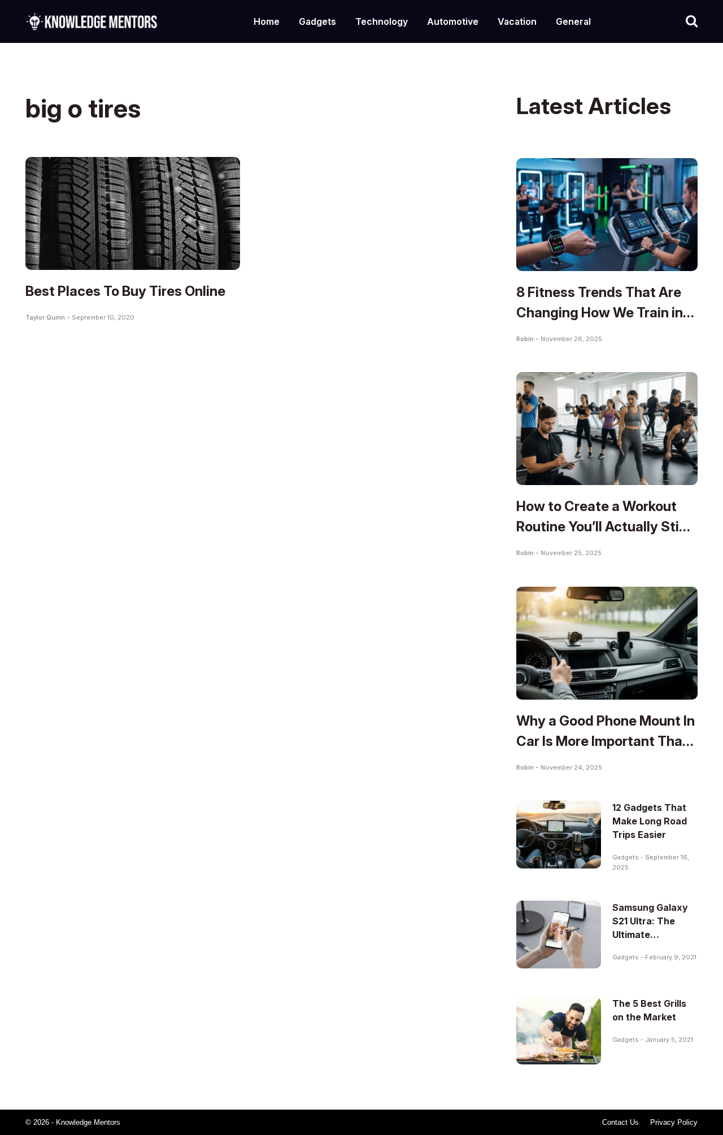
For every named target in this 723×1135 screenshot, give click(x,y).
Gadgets (317, 21)
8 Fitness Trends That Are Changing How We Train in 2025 (599, 312)
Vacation (517, 21)
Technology (381, 21)
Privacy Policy (674, 1122)
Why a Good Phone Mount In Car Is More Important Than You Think (605, 741)
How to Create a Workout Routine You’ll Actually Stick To (605, 526)
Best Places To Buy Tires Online (125, 291)
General (573, 21)
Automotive (452, 21)
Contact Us (620, 1122)
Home (267, 21)
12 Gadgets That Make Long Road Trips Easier (649, 821)
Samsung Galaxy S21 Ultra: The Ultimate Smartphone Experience (650, 934)
